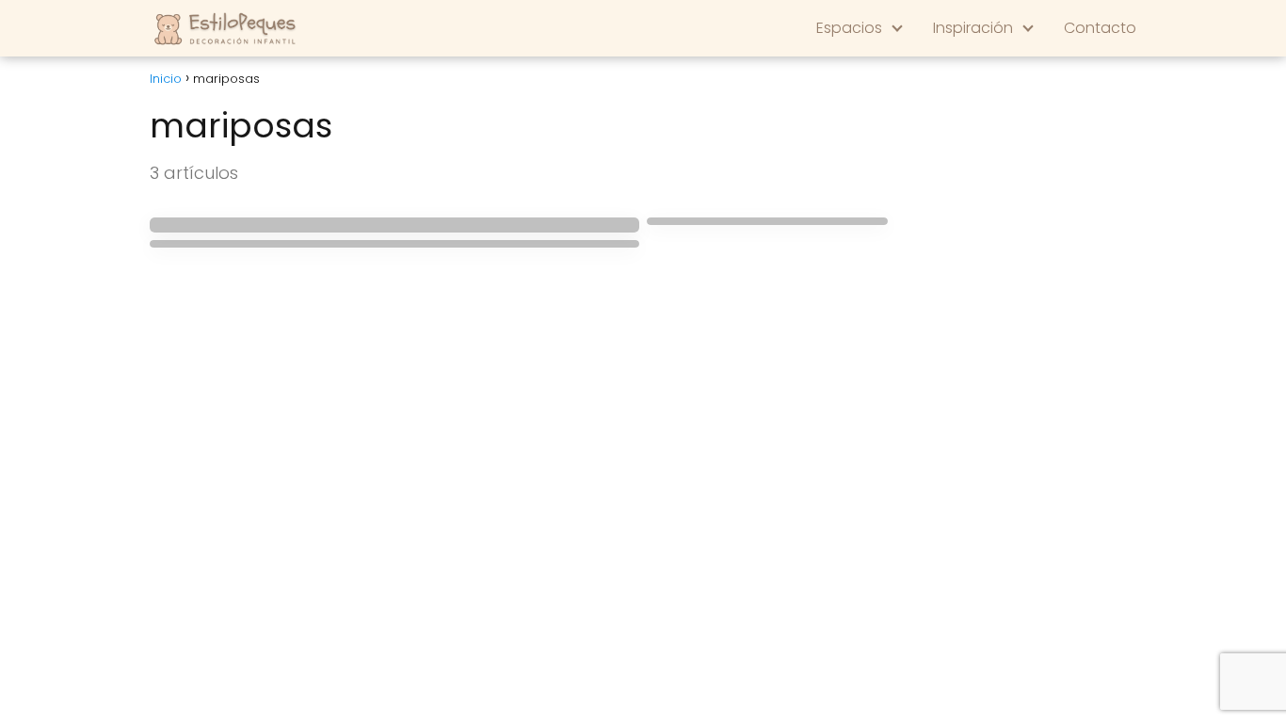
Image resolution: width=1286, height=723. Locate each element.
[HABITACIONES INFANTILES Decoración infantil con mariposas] (767, 221)
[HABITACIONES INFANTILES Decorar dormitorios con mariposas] (394, 244)
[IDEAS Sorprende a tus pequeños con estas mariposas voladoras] (394, 225)
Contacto (1100, 28)
